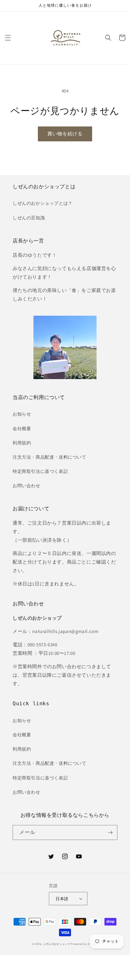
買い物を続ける (65, 134)
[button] (8, 38)
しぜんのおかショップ (56, 943)
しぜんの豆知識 (29, 218)
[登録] (110, 832)
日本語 (62, 898)
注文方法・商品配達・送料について (49, 457)
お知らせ (22, 414)
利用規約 (22, 443)
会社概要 (22, 428)
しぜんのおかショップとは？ (43, 203)
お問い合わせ (26, 485)
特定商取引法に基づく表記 (40, 471)
